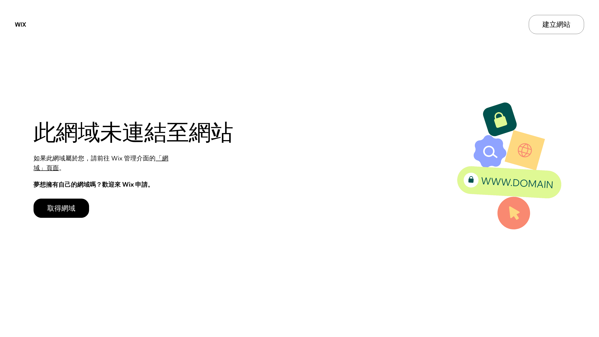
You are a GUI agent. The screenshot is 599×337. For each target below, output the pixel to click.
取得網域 (61, 208)
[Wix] (20, 24)
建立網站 (556, 24)
